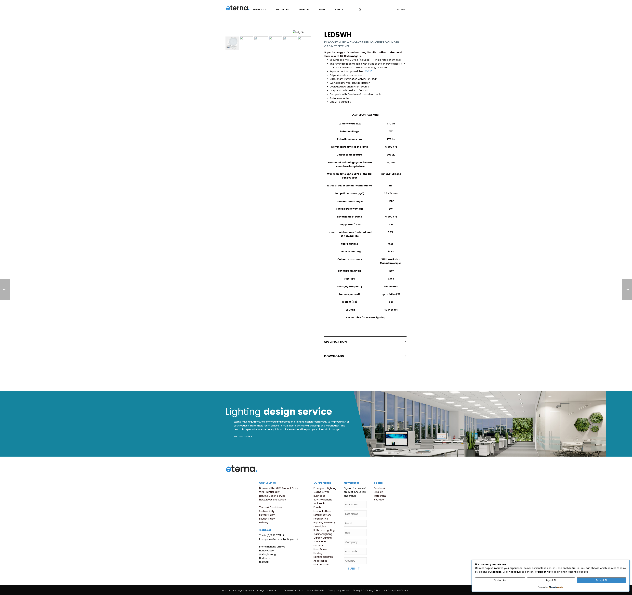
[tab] (365, 342)
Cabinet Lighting (323, 534)
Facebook (379, 488)
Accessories (320, 560)
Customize (500, 580)
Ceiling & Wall (321, 492)
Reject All (551, 580)
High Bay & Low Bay (324, 522)
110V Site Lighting (323, 499)
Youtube (379, 499)
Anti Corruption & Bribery (396, 590)
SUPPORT (304, 9)
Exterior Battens (322, 515)
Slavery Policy (267, 515)
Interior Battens (322, 511)
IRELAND (401, 9)
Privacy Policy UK (315, 590)
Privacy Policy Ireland (338, 590)
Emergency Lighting (325, 488)
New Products (321, 564)
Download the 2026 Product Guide (279, 488)
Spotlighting (320, 541)
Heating (318, 553)
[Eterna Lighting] (237, 8)
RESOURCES (282, 9)
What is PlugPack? (269, 492)
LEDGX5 (368, 71)
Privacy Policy (267, 518)
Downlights (320, 526)
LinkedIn (378, 492)
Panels (317, 507)
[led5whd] (304, 43)
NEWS (322, 9)
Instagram (380, 496)
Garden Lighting (323, 537)
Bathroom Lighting (324, 530)
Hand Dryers (320, 549)
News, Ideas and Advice (272, 499)
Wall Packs (320, 503)
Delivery (263, 522)
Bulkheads (319, 496)
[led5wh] (232, 43)
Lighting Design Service (272, 496)
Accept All (601, 580)
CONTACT (341, 9)
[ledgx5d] (261, 43)
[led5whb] (275, 43)
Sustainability (266, 511)
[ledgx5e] (246, 43)
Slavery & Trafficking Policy (366, 590)
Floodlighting (321, 518)
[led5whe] (290, 43)
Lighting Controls (323, 557)
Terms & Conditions (270, 507)
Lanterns (318, 545)
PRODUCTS (259, 9)
